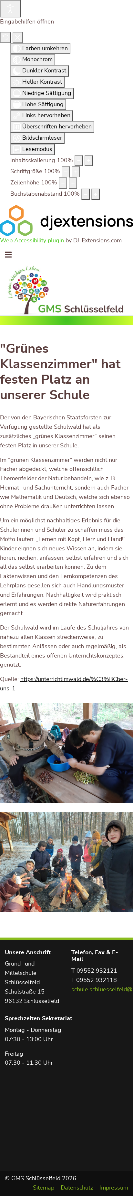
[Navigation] (8, 255)
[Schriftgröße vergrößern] (76, 171)
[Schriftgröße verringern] (66, 171)
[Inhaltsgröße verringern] (79, 160)
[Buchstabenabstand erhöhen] (95, 194)
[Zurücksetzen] (5, 37)
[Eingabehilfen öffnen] (10, 8)
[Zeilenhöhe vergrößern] (73, 183)
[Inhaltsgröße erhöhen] (89, 160)
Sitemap (43, 1188)
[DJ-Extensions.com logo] (66, 220)
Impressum (113, 1188)
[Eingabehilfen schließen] (18, 37)
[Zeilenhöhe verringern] (63, 183)
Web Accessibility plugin (32, 241)
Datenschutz (77, 1188)
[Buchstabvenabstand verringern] (85, 194)
